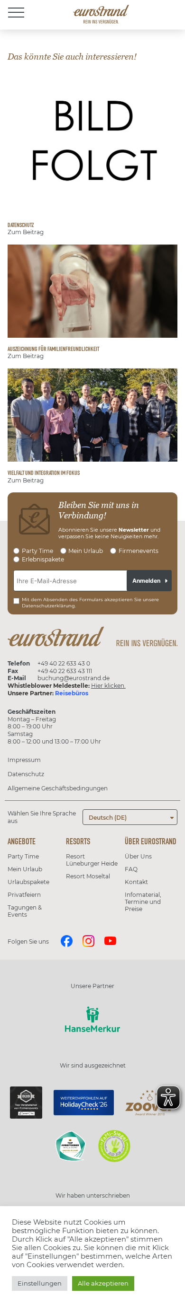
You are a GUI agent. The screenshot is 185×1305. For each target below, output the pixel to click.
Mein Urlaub (25, 869)
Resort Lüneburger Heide (92, 860)
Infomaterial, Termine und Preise (143, 901)
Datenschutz (26, 774)
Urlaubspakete (28, 881)
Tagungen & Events (25, 911)
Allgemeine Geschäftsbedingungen (58, 788)
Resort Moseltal (88, 876)
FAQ (131, 869)
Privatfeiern (24, 894)
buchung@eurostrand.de (73, 678)
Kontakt (136, 881)
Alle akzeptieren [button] (103, 1283)
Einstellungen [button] (40, 1283)
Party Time (23, 856)
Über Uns (138, 856)
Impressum (24, 759)
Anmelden (146, 580)
